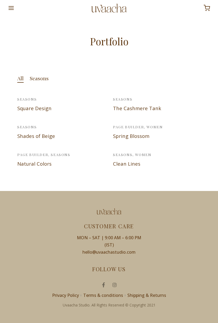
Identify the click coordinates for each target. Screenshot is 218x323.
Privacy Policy (65, 295)
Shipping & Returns (146, 295)
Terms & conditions (103, 295)
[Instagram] (114, 284)
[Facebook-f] (103, 284)
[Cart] (207, 8)
